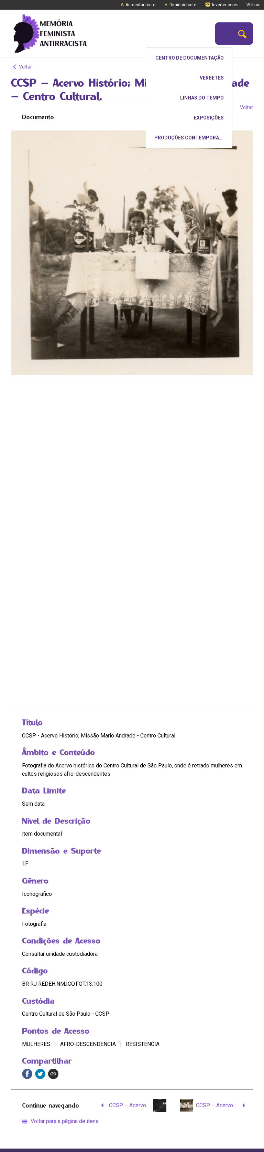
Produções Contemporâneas (192, 137)
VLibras (253, 4)
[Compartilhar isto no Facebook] (27, 1074)
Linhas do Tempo (202, 98)
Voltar (25, 67)
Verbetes (212, 78)
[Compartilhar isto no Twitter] (40, 1074)
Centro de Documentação (189, 58)
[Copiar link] (53, 1074)
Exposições (209, 118)
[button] (242, 33)
